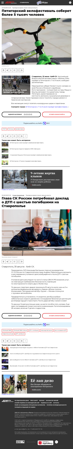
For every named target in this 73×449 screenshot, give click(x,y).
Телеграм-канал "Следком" (10, 257)
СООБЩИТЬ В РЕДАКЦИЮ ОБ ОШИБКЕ (25, 407)
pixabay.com (5, 65)
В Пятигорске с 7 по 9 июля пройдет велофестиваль (46, 107)
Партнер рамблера (31, 442)
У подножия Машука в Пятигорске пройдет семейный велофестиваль (31, 155)
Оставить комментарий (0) (57, 114)
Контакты (56, 402)
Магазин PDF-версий (52, 400)
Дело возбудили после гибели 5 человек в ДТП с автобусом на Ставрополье (33, 359)
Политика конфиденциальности (56, 405)
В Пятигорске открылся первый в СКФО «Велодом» (25, 149)
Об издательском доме (22, 400)
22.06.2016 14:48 (6, 7)
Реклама (41, 400)
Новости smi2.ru (8, 189)
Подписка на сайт (46, 402)
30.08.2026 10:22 (6, 195)
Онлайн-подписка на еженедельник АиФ (27, 402)
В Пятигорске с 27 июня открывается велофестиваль (25, 161)
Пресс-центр (34, 400)
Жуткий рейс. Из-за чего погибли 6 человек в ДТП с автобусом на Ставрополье (33, 366)
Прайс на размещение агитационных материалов (30, 405)
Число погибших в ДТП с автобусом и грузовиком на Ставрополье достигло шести (35, 353)
